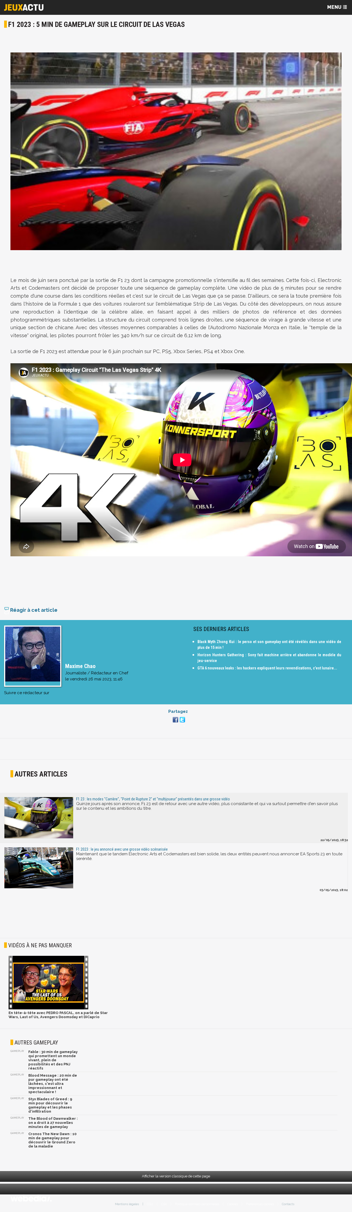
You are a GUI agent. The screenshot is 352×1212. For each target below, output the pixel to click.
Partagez (178, 711)
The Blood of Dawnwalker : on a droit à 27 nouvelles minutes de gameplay (53, 1122)
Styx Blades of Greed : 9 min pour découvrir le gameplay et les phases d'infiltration (50, 1105)
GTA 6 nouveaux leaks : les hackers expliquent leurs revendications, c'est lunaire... (267, 668)
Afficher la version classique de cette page (176, 1176)
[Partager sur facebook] (174, 723)
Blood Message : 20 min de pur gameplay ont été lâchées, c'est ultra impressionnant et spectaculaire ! (52, 1083)
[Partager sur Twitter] (181, 723)
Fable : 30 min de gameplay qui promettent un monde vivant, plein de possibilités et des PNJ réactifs (53, 1060)
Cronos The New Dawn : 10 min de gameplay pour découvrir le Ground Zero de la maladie (52, 1140)
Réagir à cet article (33, 610)
